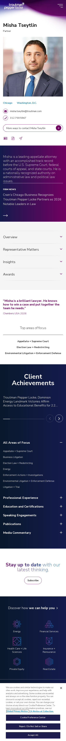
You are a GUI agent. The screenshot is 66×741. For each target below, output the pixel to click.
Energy (6, 469)
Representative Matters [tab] (21, 249)
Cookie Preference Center (33, 717)
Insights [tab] (9, 262)
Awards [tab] (9, 274)
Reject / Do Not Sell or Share (33, 726)
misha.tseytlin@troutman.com (26, 111)
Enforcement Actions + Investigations (23, 475)
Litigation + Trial (11, 487)
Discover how (31, 608)
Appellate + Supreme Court (33, 341)
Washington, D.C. (27, 103)
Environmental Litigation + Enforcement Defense (33, 353)
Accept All (33, 735)
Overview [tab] (10, 237)
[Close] (61, 688)
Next (59, 418)
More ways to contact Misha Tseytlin (26, 128)
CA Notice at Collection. (41, 711)
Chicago (7, 103)
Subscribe (33, 580)
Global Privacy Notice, (18, 711)
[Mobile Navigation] (60, 6)
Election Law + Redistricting (33, 347)
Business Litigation (13, 457)
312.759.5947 (18, 118)
